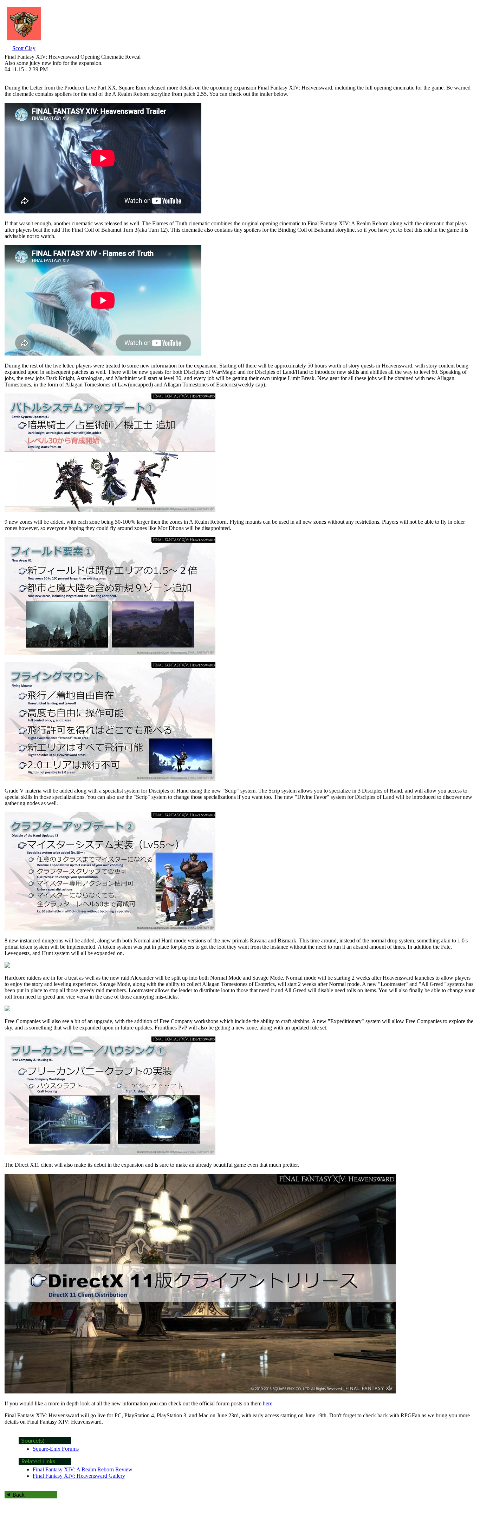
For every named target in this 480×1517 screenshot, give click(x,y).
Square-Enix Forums (56, 1449)
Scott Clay (23, 48)
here (267, 1403)
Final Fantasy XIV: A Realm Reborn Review (82, 1469)
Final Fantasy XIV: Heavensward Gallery (79, 1476)
